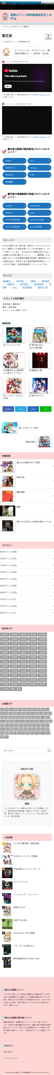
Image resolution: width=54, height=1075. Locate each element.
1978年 (33, 648)
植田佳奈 (21, 729)
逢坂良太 (11, 725)
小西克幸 (50, 721)
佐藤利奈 (30, 725)
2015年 (5, 684)
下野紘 (26, 717)
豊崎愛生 (22, 717)
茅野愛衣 (37, 713)
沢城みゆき (11, 709)
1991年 (14, 661)
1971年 (14, 643)
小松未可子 (37, 732)
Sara (14, 287)
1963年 (42, 634)
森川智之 (41, 713)
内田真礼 (12, 729)
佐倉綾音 (34, 717)
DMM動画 (9, 181)
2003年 (33, 670)
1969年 (42, 639)
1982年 (23, 652)
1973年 (33, 643)
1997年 (23, 666)
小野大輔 (11, 713)
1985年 (5, 657)
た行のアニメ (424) (8, 572)
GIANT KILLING (20, 920)
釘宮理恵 (39, 709)
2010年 (5, 679)
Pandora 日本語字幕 (12, 227)
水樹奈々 (21, 725)
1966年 (14, 639)
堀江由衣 (20, 709)
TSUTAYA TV (10, 167)
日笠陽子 (43, 709)
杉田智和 (24, 709)
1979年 (42, 648)
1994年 (42, 661)
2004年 (42, 670)
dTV (31, 160)
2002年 (23, 670)
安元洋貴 (32, 721)
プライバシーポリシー (11, 1058)
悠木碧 (29, 717)
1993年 (33, 661)
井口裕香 (39, 725)
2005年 (5, 675)
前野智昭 (2, 725)
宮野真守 (45, 713)
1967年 (23, 639)
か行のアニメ (9, 41)
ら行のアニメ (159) (8, 606)
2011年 (14, 679)
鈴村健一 (7, 725)
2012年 (23, 679)
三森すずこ (42, 732)
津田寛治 (7, 281)
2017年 (23, 684)
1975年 (5, 648)
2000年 (5, 670)
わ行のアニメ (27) (8, 612)
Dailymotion (35, 205)
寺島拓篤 (25, 729)
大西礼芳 (10, 284)
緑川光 (15, 732)
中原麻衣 (11, 732)
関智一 (1, 717)
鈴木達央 (2, 737)
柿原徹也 (34, 725)
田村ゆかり (17, 721)
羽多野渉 (47, 729)
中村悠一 (34, 709)
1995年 (5, 666)
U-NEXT (8, 160)
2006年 (14, 675)
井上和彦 (38, 717)
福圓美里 (7, 732)
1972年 (23, 643)
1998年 (33, 666)
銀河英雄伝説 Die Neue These (26, 958)
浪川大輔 (47, 709)
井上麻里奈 (36, 721)
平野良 (33, 281)
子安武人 (32, 713)
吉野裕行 (32, 732)
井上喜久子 (22, 721)
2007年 (23, 675)
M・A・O (43, 717)
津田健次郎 (16, 725)
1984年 (42, 652)
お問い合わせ (8, 1052)
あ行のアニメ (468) (8, 551)
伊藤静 (23, 713)
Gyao (32, 212)
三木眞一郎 (42, 721)
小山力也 (43, 729)
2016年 (14, 684)
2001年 (14, 670)
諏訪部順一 (2, 713)
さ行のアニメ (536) (8, 565)
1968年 (33, 639)
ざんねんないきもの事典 (24, 933)
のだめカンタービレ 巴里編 (25, 856)
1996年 (14, 666)
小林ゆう (27, 721)
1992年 (23, 661)
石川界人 (7, 737)
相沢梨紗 (45, 281)
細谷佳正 (50, 713)
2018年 (33, 684)
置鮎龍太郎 (47, 717)
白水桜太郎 (38, 284)
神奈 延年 (16, 688)
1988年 (33, 657)
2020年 (5, 688)
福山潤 (16, 709)
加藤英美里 (48, 732)
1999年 (42, 666)
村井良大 (20, 281)
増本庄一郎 (43, 287)
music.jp (33, 167)
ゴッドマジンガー (21, 881)
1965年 (5, 639)
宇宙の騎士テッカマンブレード (27, 869)
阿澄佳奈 (25, 725)
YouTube (8, 205)
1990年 (5, 661)
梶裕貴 (7, 713)
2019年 (42, 684)
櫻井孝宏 (2, 709)
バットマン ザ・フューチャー (26, 894)
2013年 (33, 679)
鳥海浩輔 (8, 721)
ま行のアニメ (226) (8, 592)
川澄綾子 (12, 721)
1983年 (33, 652)
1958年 (14, 634)
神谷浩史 (28, 713)
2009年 (42, 675)
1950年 (5, 634)
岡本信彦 (10, 717)
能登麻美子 (29, 709)
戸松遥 (14, 717)
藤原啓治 (30, 729)
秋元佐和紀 (27, 287)
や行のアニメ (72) (8, 599)
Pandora (8, 212)
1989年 (42, 657)
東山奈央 (8, 729)
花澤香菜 (7, 709)
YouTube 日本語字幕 (12, 220)
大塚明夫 (2, 732)
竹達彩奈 (47, 725)
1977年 (23, 648)
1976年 (14, 648)
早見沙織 (6, 717)
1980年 (5, 652)
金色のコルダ (19, 907)
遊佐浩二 (19, 732)
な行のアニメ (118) (8, 578)
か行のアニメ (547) (8, 558)
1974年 (42, 643)
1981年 (14, 652)
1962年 (33, 634)
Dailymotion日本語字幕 (37, 220)
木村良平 (34, 729)
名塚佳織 (16, 729)
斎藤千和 (43, 725)
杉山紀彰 (28, 732)
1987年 (23, 657)
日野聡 (46, 721)
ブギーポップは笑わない (24, 945)
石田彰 (15, 713)
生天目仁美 (2, 729)
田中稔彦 (24, 284)
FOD (32, 174)
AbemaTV (9, 174)
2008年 (33, 675)
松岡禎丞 (18, 717)
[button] (49, 750)
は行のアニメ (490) (8, 585)
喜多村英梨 (19, 713)
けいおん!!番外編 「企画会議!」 (27, 843)
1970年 (5, 643)
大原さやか (2, 721)
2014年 (42, 679)
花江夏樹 (39, 729)
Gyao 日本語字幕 (36, 227)
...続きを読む (15, 816)
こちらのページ (43, 94)
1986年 (14, 657)
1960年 (23, 634)
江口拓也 (23, 732)
